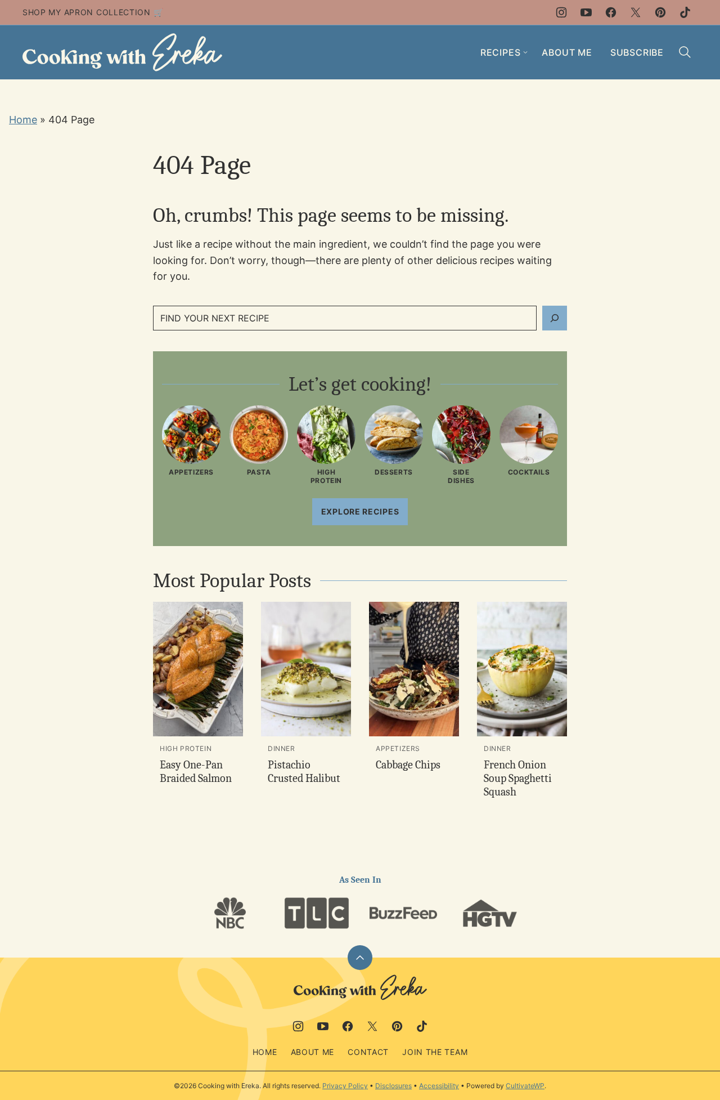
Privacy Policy (345, 1085)
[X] (635, 12)
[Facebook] (610, 12)
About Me (567, 52)
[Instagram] (561, 12)
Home (23, 120)
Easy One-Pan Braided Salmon (196, 771)
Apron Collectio (104, 12)
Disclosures (393, 1085)
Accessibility (439, 1085)
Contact (368, 1052)
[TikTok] (685, 12)
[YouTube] (586, 12)
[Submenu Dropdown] (525, 52)
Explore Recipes (360, 511)
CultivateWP (525, 1085)
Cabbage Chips (408, 764)
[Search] (685, 52)
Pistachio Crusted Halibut (304, 771)
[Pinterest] (660, 12)
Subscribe (637, 52)
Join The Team (434, 1052)
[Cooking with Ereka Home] (122, 52)
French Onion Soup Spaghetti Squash (518, 778)
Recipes (500, 52)
